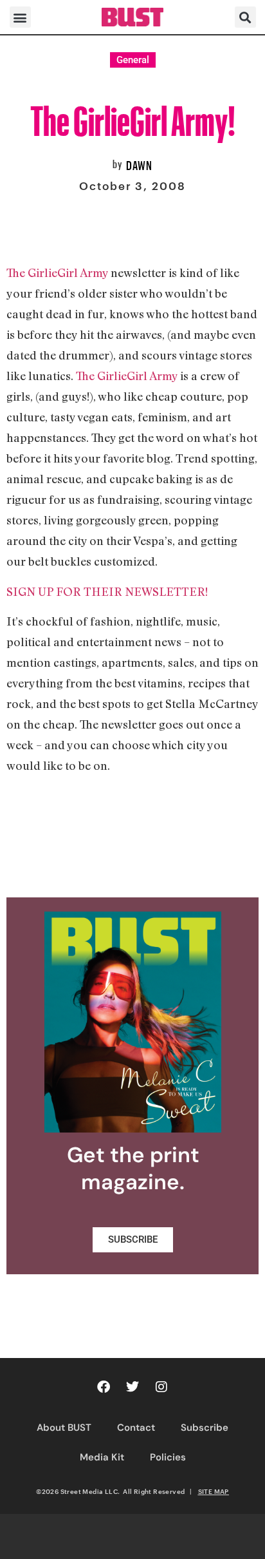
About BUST (64, 1427)
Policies (168, 1457)
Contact (136, 1427)
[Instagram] (161, 1387)
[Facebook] (103, 1387)
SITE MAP (213, 1491)
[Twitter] (132, 1387)
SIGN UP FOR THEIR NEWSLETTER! (107, 591)
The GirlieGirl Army (57, 272)
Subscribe (204, 1427)
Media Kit (102, 1457)
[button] (20, 17)
